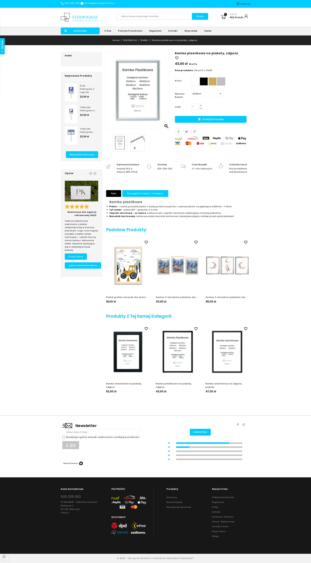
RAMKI (68, 55)
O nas (107, 30)
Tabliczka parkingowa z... (88, 109)
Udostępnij (178, 132)
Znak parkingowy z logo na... (87, 89)
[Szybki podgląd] (131, 242)
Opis (113, 193)
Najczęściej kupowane (179, 507)
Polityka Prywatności (223, 497)
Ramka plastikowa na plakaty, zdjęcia (174, 385)
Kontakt (173, 30)
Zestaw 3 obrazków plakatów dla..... (177, 297)
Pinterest (194, 132)
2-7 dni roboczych (202, 168)
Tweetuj (186, 132)
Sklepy (215, 536)
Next (95, 173)
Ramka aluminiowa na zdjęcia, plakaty (224, 385)
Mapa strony (219, 531)
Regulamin (155, 30)
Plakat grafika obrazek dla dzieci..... (127, 297)
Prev (90, 173)
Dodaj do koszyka (211, 119)
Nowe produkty (174, 502)
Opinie (208, 30)
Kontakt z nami (220, 526)
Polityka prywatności (130, 30)
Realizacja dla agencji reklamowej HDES (82, 213)
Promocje (172, 497)
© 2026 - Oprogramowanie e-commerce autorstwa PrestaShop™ (155, 558)
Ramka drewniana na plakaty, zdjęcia (124, 385)
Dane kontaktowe (72, 489)
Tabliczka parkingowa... (87, 130)
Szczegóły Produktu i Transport (145, 193)
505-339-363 (164, 168)
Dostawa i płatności (223, 516)
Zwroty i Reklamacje (223, 521)
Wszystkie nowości (82, 154)
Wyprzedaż (190, 30)
